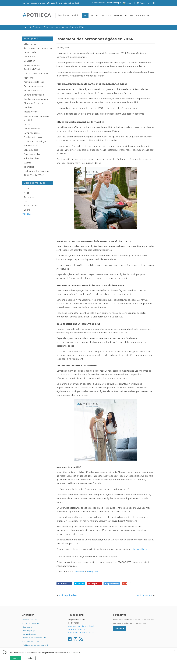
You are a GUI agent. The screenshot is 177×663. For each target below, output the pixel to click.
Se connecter (98, 3)
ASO (26, 201)
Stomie (27, 163)
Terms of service (29, 634)
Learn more (75, 652)
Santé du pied (31, 150)
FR (153, 3)
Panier (142, 3)
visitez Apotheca (138, 549)
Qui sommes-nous (30, 623)
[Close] (174, 650)
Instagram (92, 571)
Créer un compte (113, 3)
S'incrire (119, 628)
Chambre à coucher (34, 103)
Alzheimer (29, 78)
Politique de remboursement (35, 645)
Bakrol (27, 210)
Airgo (26, 193)
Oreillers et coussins (34, 137)
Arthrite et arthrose (34, 82)
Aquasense (29, 197)
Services (118, 15)
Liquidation (29, 61)
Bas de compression (34, 86)
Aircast (27, 188)
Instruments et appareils (36, 116)
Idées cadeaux (31, 44)
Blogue (129, 15)
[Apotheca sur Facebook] (70, 639)
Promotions (30, 56)
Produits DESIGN (33, 69)
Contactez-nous (29, 620)
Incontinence (31, 112)
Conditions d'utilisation (32, 641)
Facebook (79, 571)
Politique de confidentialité (34, 638)
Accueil (94, 15)
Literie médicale (32, 128)
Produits (106, 15)
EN (148, 3)
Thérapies (29, 167)
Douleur (28, 107)
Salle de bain (30, 145)
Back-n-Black (31, 205)
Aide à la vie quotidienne (36, 73)
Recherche (27, 627)
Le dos (27, 124)
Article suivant (144, 595)
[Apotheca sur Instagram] (75, 639)
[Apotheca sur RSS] (81, 639)
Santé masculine (32, 154)
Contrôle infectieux (34, 95)
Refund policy (28, 630)
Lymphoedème (32, 133)
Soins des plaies (32, 158)
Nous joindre (142, 15)
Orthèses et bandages (35, 141)
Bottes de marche (33, 90)
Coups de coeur (32, 65)
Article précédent (68, 595)
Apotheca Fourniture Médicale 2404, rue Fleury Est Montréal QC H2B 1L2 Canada (81, 629)
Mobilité (28, 120)
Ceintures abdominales (36, 99)
